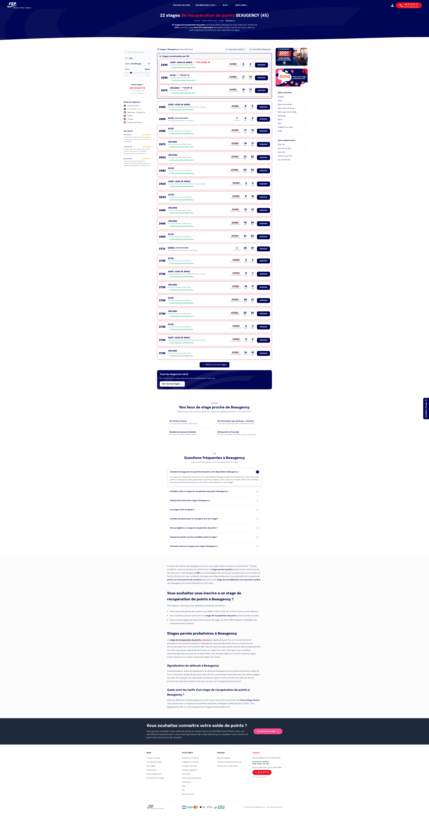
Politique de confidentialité (227, 766)
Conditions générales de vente (229, 762)
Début (127, 64)
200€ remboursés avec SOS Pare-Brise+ (184, 67)
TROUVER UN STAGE (181, 5)
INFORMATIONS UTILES (205, 5)
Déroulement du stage (155, 778)
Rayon (127, 69)
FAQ (183, 790)
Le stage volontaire (189, 766)
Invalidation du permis (190, 762)
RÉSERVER (261, 65)
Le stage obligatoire (190, 770)
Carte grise (186, 782)
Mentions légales (223, 758)
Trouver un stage (153, 758)
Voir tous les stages (171, 384)
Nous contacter (188, 794)
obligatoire (190, 640)
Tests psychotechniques (191, 778)
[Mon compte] (392, 5)
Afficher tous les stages (216, 365)
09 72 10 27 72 (137, 88)
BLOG (225, 5)
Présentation (152, 770)
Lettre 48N (186, 774)
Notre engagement (154, 774)
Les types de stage (154, 762)
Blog (183, 786)
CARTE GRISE (240, 5)
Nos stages (151, 766)
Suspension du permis (190, 758)
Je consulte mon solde (266, 731)
